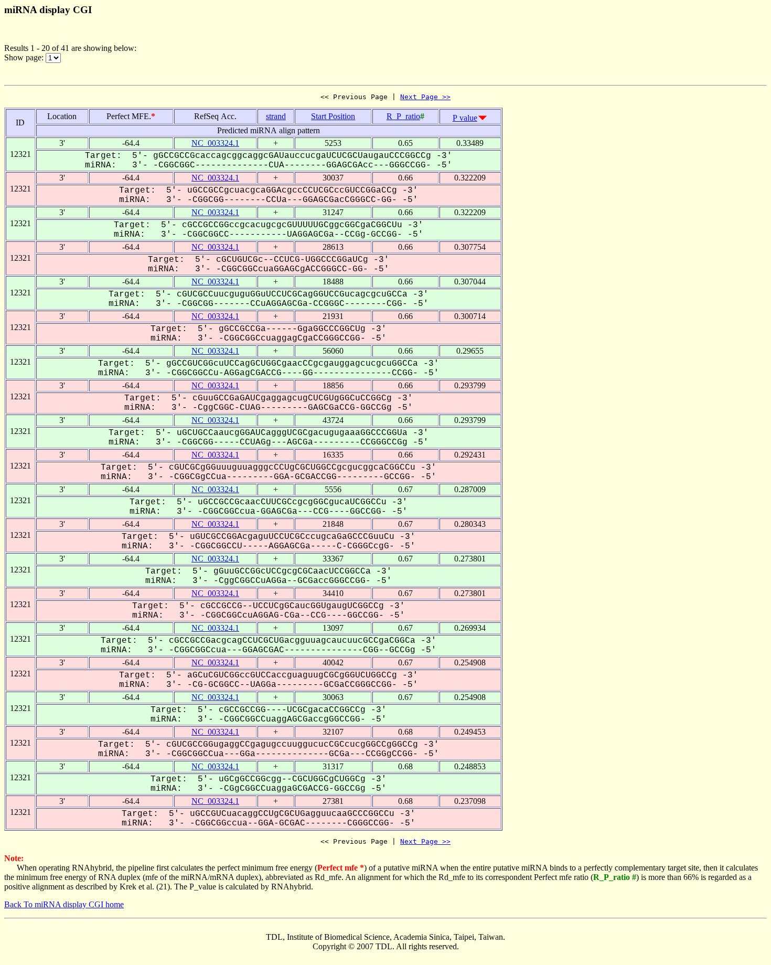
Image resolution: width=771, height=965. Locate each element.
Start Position (333, 116)
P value (465, 117)
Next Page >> (425, 97)
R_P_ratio (403, 116)
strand (276, 116)
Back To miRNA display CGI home (64, 904)
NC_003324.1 (215, 143)
